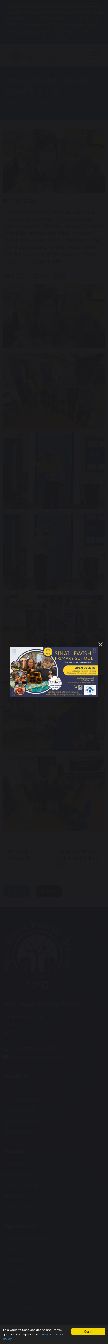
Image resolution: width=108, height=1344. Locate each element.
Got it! (88, 1331)
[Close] (100, 644)
